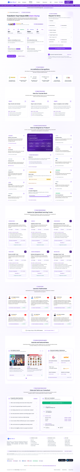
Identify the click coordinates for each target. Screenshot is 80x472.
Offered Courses (30, 2)
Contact (56, 2)
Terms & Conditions (57, 469)
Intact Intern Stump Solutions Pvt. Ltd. (49, 465)
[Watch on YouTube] (25, 298)
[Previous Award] (40, 351)
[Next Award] (42, 351)
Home (19, 2)
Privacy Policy (71, 469)
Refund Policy (64, 469)
